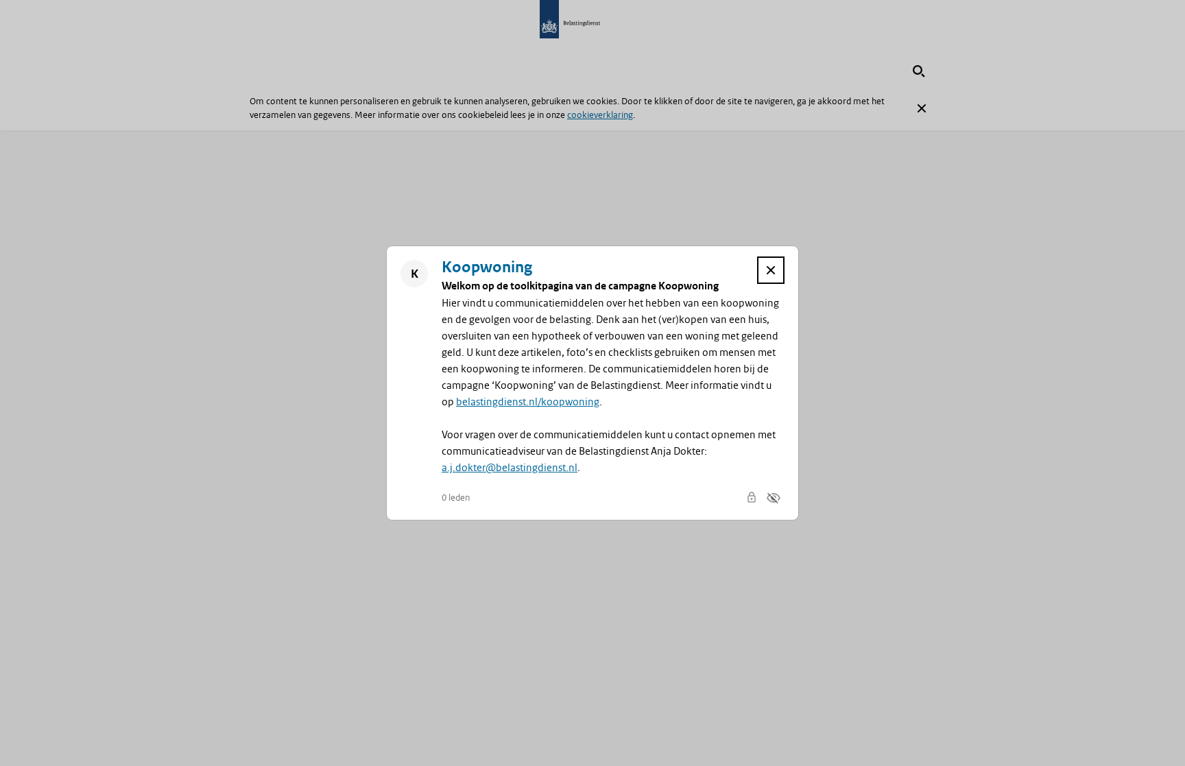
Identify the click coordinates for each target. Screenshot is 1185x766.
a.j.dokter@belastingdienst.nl (509, 468)
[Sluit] (771, 270)
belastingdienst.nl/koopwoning (527, 402)
